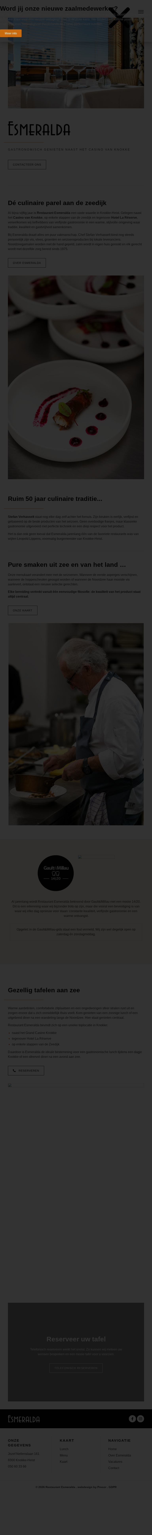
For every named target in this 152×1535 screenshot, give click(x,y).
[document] (76, 767)
